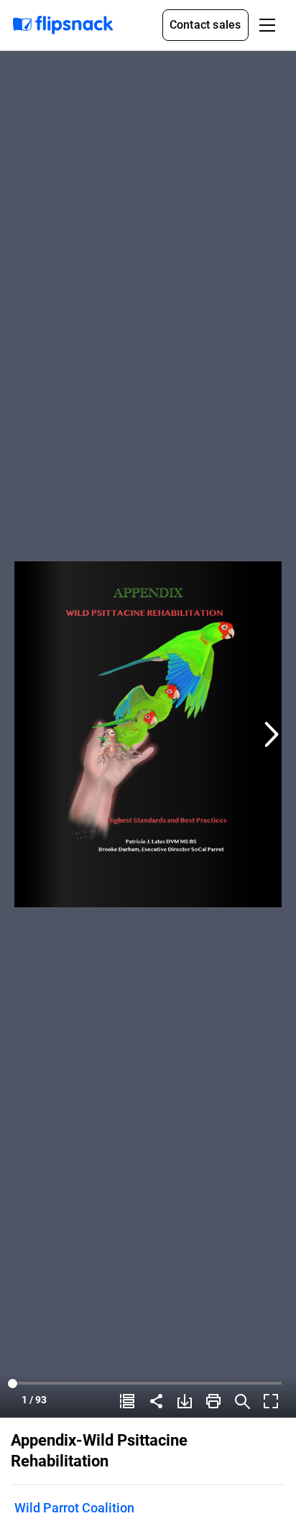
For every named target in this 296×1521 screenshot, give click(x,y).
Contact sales (205, 25)
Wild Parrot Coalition (74, 1507)
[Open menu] (267, 25)
